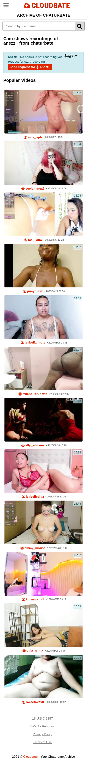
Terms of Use (42, 742)
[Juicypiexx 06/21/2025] (43, 265)
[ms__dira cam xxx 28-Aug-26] (43, 214)
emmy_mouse (35, 548)
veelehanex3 (35, 188)
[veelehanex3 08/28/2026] (43, 163)
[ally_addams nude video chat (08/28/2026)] (43, 420)
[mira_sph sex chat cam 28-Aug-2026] (43, 112)
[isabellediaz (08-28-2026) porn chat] (43, 471)
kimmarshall (34, 599)
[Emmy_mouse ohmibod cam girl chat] (43, 522)
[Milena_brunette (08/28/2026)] (43, 368)
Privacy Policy (42, 734)
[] (80, 26)
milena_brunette (34, 394)
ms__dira (34, 240)
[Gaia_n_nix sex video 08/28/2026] (43, 625)
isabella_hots (34, 342)
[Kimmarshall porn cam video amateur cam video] (43, 573)
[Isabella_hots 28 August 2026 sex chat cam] (43, 317)
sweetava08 (34, 702)
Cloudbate (30, 756)
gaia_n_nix (34, 650)
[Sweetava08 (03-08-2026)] (43, 676)
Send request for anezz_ (30, 67)
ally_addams (35, 445)
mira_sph (34, 137)
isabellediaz (34, 496)
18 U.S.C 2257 (42, 718)
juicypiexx (34, 291)
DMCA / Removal (42, 726)
